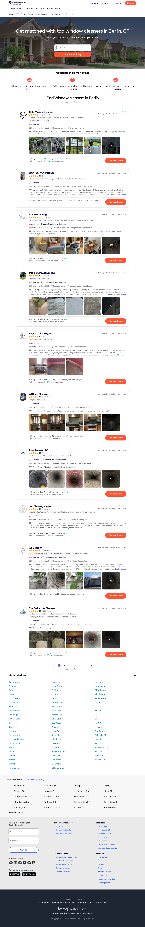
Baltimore (56, 690)
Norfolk (98, 739)
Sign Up (130, 3)
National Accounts (63, 872)
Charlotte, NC (50, 785)
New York (56, 731)
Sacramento (14, 710)
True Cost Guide (104, 830)
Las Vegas (56, 723)
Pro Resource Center (64, 864)
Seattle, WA (79, 807)
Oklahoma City (58, 768)
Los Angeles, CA (81, 791)
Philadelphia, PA (21, 802)
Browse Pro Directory (64, 830)
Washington (14, 735)
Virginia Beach (101, 747)
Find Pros (59, 826)
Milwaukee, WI (20, 796)
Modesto (13, 706)
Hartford (12, 731)
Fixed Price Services (64, 834)
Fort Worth (100, 723)
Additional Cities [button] (15, 812)
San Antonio (100, 731)
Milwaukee (100, 760)
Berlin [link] (23, 14)
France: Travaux (43, 902)
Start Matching (72, 54)
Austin (98, 710)
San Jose (13, 723)
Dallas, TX (108, 785)
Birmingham (14, 682)
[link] (72, 116)
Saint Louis (57, 719)
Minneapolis (57, 706)
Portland (99, 682)
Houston (99, 727)
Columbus (56, 764)
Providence (100, 698)
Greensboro (57, 743)
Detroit (55, 698)
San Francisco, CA (52, 807)
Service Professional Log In (66, 857)
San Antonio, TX (111, 802)
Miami (11, 747)
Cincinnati (56, 755)
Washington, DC (111, 807)
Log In (118, 3)
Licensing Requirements (107, 848)
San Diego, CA (20, 807)
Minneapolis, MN (51, 796)
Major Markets (17, 675)
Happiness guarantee (106, 879)
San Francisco (15, 719)
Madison (99, 755)
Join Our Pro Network (64, 861)
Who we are (102, 861)
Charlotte (56, 739)
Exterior (20, 8)
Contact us (102, 875)
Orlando (12, 751)
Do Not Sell (74, 909)
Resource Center (104, 834)
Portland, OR (50, 802)
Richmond (99, 743)
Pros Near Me (103, 841)
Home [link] (11, 14)
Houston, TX (49, 791)
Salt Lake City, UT (82, 802)
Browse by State (35, 779)
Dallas (97, 715)
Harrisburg (100, 686)
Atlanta (12, 760)
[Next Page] (91, 665)
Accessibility (84, 909)
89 (86, 665)
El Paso (98, 719)
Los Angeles (14, 702)
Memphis (99, 702)
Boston (55, 694)
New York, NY (110, 796)
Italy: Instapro (72, 902)
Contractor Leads (63, 868)
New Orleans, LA (81, 796)
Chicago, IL (79, 785)
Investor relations (105, 872)
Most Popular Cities (16, 780)
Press (100, 868)
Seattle (98, 751)
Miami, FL (108, 791)
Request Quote (116, 160)
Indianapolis (14, 768)
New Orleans (58, 686)
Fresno (12, 694)
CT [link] (17, 14)
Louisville (56, 682)
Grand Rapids (58, 702)
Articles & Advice (53, 8)
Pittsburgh (100, 694)
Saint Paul (56, 710)
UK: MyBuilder (102, 902)
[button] (38, 145)
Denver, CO (19, 791)
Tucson (12, 690)
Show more (121, 195)
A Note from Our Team (106, 844)
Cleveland (56, 760)
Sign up (23, 850)
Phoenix (12, 686)
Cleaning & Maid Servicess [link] (38, 14)
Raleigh (55, 747)
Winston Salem (59, 751)
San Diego (13, 715)
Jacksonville (14, 743)
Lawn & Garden (32, 8)
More (42, 8)
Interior (12, 8)
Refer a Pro (102, 837)
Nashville (99, 706)
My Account (102, 826)
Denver (12, 727)
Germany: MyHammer (58, 902)
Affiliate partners (104, 883)
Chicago (12, 764)
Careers (101, 864)
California (66, 909)
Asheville (56, 735)
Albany (55, 727)
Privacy (59, 909)
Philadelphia (100, 690)
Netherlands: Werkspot (87, 902)
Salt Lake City (101, 735)
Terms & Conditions (86, 913)
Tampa (12, 755)
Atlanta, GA (19, 785)
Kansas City (57, 715)
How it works (103, 857)
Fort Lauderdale (16, 739)
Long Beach (14, 698)
